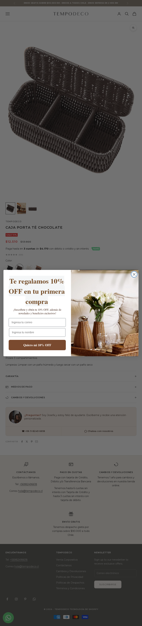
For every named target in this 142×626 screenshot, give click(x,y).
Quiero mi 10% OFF (37, 345)
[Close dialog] (134, 274)
